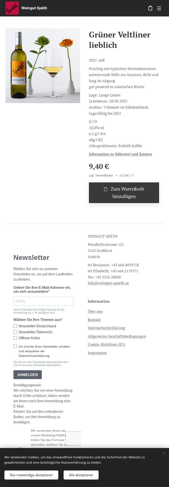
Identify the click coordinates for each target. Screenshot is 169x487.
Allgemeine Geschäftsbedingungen (117, 336)
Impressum (97, 352)
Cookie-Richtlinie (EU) (106, 344)
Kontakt (94, 319)
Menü (159, 8)
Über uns (95, 311)
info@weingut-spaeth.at (108, 282)
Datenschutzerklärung (106, 327)
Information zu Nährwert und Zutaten (120, 154)
